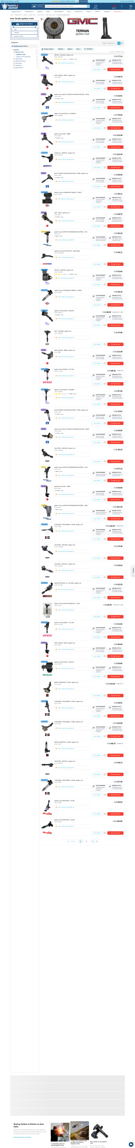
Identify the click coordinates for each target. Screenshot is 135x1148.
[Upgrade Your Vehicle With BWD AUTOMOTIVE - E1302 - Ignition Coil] (47, 689)
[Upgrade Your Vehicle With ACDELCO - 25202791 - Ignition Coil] (47, 159)
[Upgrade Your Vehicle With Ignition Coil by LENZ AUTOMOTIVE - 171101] (47, 610)
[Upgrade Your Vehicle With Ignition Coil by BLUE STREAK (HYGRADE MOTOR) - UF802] (47, 435)
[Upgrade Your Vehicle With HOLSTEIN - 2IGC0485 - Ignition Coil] (47, 551)
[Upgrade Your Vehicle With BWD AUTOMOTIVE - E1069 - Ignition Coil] (47, 748)
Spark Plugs (18, 59)
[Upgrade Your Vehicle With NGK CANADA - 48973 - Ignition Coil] (47, 82)
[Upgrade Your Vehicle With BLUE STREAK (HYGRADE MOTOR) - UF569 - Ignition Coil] (47, 416)
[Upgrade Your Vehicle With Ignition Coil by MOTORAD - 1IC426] (47, 826)
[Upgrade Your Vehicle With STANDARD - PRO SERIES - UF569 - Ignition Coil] (47, 787)
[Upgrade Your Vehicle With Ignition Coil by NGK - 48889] (47, 140)
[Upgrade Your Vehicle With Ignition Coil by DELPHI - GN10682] (47, 396)
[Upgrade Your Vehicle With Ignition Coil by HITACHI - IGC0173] (47, 668)
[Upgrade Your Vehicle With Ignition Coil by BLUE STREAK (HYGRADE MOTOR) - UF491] (47, 101)
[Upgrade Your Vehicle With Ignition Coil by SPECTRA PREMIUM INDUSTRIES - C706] (47, 474)
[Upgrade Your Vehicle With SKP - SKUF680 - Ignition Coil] (47, 337)
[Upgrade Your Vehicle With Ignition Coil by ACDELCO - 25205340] (47, 120)
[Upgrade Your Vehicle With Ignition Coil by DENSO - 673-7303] (47, 376)
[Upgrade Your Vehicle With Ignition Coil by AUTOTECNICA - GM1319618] (47, 257)
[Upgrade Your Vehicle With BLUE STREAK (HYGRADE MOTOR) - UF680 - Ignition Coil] (47, 180)
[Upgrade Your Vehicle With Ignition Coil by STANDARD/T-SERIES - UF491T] (47, 199)
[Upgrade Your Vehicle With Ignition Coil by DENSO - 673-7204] (47, 629)
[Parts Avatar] (16, 6)
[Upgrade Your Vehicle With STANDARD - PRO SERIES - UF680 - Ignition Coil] (47, 531)
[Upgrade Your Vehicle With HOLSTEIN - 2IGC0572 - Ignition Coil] (47, 768)
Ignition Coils (19, 52)
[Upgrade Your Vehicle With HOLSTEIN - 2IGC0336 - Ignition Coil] (47, 454)
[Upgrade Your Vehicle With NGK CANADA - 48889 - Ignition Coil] (47, 357)
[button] (38, 6)
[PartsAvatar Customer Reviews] (81, 1)
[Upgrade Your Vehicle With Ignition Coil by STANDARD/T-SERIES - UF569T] (47, 297)
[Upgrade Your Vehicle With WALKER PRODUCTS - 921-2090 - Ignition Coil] (47, 589)
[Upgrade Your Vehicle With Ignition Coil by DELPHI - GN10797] (47, 317)
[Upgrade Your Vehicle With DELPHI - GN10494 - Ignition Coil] (47, 61)
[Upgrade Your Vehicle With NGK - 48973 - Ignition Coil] (47, 219)
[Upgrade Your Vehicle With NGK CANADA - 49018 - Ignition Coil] (47, 649)
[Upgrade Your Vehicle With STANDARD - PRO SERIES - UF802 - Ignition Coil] (47, 728)
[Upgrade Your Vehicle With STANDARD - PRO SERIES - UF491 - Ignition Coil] (47, 708)
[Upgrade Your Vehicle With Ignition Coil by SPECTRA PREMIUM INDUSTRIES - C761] (47, 238)
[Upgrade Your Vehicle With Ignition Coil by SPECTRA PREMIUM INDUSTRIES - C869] (47, 512)
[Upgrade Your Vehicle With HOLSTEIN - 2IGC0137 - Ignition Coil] (47, 570)
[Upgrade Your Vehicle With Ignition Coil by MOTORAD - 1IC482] (47, 807)
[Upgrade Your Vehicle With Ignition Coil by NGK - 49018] (47, 493)
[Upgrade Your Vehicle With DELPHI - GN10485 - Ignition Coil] (47, 276)
